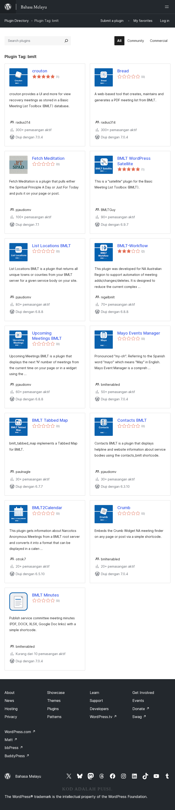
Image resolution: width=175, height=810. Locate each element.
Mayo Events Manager (138, 333)
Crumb (123, 507)
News (9, 700)
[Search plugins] (66, 40)
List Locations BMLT (51, 245)
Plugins (53, 708)
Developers (99, 708)
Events (138, 700)
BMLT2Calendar (47, 507)
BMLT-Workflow (132, 245)
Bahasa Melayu (28, 776)
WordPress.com (20, 731)
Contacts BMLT (132, 420)
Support (96, 700)
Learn (94, 692)
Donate (140, 708)
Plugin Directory (17, 21)
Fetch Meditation (48, 158)
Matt (11, 739)
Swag (139, 716)
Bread (123, 71)
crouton (39, 71)
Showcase (56, 692)
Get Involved (143, 692)
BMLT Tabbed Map (50, 420)
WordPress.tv (103, 716)
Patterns (54, 716)
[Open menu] (167, 7)
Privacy (11, 716)
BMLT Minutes (45, 595)
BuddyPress (17, 756)
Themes (54, 700)
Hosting (11, 708)
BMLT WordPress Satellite (134, 161)
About (10, 692)
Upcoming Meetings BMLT (47, 336)
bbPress (14, 747)
